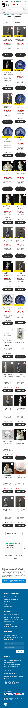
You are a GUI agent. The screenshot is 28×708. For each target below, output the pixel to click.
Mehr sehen (20, 356)
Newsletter (8, 631)
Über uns (7, 611)
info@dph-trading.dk (10, 673)
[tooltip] (8, 40)
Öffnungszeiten (9, 624)
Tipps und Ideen (9, 604)
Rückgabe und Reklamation (12, 597)
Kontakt (7, 657)
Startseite (6, 14)
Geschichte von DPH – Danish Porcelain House (13, 620)
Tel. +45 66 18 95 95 (10, 670)
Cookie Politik (8, 606)
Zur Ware (8, 55)
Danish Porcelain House (7, 5)
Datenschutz (8, 601)
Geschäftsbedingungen (11, 599)
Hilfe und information (12, 593)
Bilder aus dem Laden (11, 626)
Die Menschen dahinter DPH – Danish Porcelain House (13, 616)
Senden (19, 651)
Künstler (12, 14)
